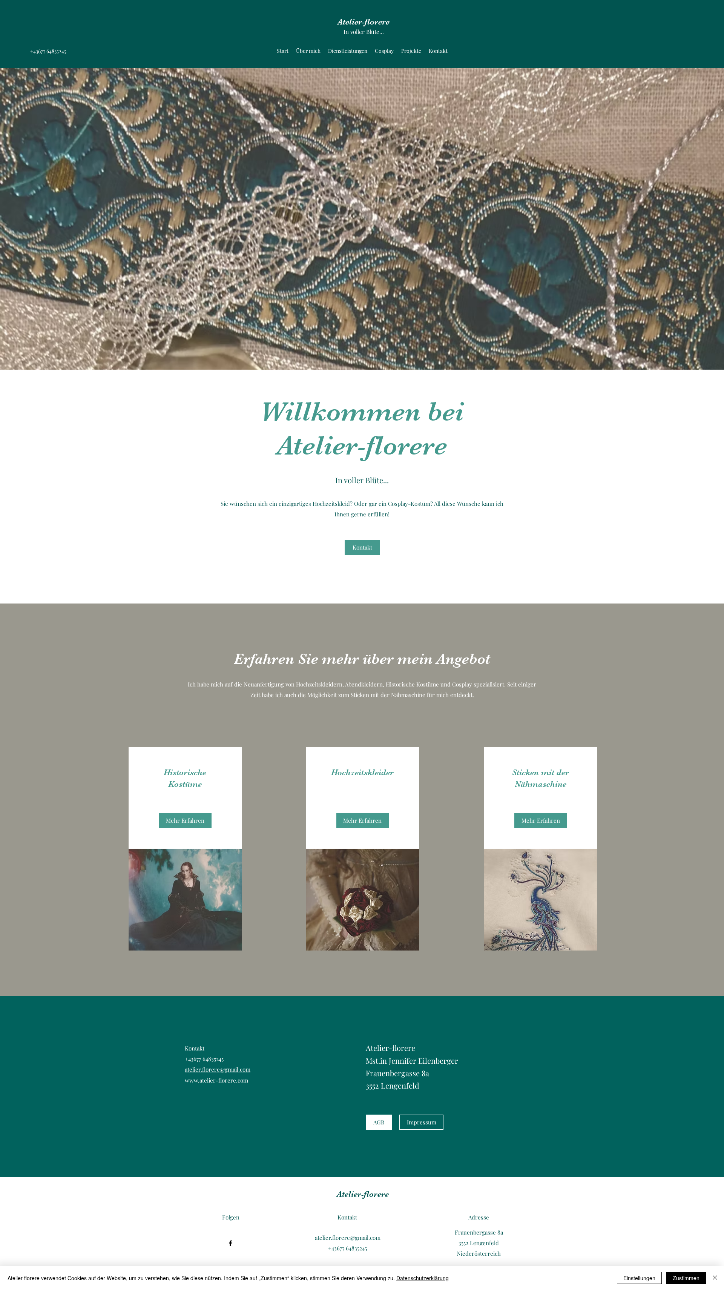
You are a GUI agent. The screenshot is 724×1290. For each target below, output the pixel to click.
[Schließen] (714, 1278)
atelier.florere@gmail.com (217, 1069)
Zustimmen (686, 1278)
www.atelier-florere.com (216, 1080)
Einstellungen (639, 1278)
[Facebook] (230, 1243)
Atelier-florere (363, 21)
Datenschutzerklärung (422, 1278)
